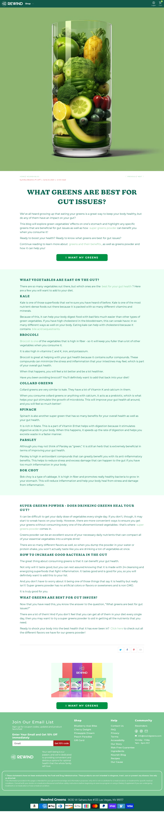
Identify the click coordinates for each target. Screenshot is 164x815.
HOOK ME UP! (82, 424)
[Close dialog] (108, 386)
